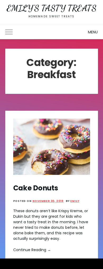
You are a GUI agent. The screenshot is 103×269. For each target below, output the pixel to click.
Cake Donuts (35, 188)
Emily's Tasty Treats (51, 8)
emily (74, 201)
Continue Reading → (32, 249)
